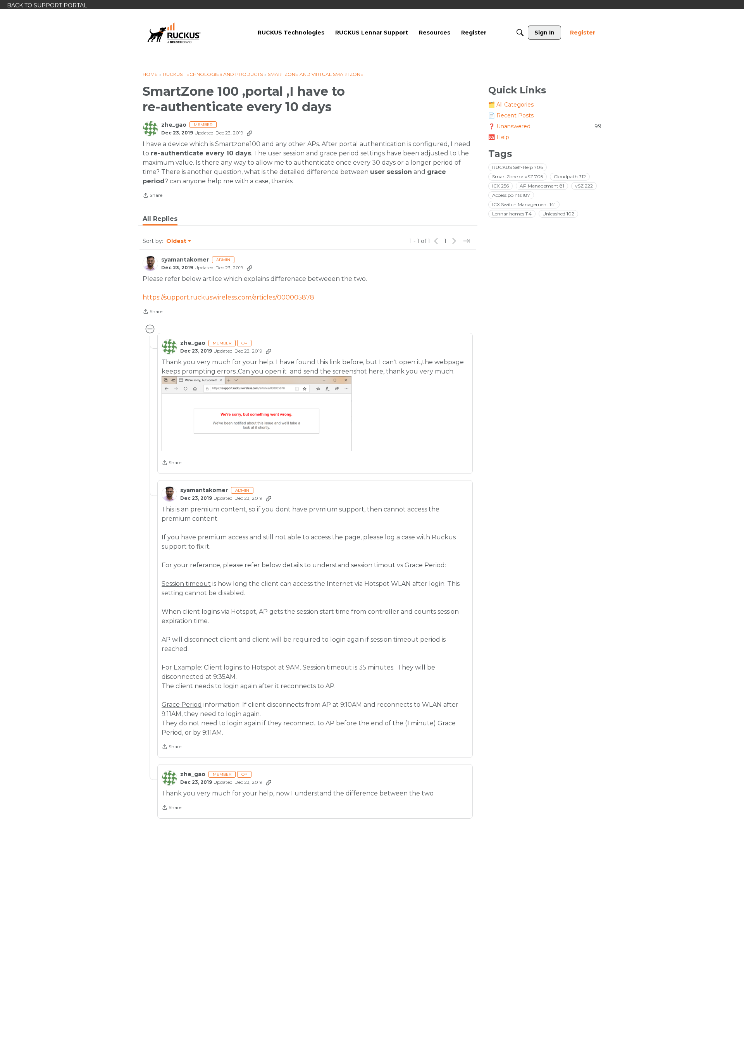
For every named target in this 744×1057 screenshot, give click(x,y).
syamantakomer (185, 260)
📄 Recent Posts (511, 115)
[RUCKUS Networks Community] (174, 32)
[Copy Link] (249, 132)
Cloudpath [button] (570, 176)
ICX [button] (500, 186)
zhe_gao (173, 125)
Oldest (176, 241)
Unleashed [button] (558, 214)
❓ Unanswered (544, 126)
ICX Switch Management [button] (524, 204)
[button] (256, 413)
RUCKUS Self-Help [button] (517, 167)
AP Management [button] (542, 186)
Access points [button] (511, 195)
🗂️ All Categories (511, 104)
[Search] (520, 33)
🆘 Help (498, 137)
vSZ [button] (584, 186)
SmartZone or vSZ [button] (517, 176)
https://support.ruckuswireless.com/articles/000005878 (228, 297)
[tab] (160, 219)
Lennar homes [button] (512, 214)
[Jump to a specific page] (466, 241)
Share (152, 196)
